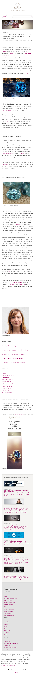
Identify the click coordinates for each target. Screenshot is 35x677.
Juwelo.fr (7, 650)
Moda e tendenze (7, 386)
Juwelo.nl (7, 645)
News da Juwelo (6, 388)
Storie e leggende (7, 392)
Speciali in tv (5, 390)
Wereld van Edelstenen (10, 647)
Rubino (6, 628)
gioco (8, 121)
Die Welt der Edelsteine (11, 643)
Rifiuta (25, 669)
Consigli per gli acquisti (8, 375)
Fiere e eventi (6, 377)
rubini (16, 414)
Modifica (17, 672)
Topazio (6, 632)
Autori (4, 373)
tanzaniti (21, 414)
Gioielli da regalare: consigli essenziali (12, 358)
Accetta (10, 669)
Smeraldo (7, 630)
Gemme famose (6, 381)
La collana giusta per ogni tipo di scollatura (13, 354)
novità (23, 412)
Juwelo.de (7, 641)
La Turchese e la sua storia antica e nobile (13, 362)
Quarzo (6, 626)
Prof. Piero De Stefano (15, 282)
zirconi (30, 108)
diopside (8, 110)
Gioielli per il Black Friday (9, 346)
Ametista (6, 622)
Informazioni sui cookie (8, 665)
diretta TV (12, 284)
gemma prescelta (7, 153)
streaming (22, 284)
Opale (6, 624)
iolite (3, 110)
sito (9, 271)
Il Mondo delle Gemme (17, 6)
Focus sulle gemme (7, 379)
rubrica (11, 53)
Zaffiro (6, 635)
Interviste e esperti (7, 384)
